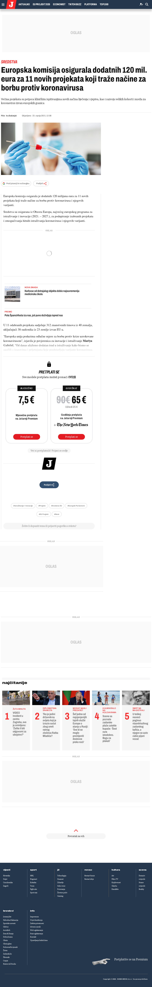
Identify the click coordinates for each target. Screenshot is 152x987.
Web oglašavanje (36, 930)
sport (33, 870)
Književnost (116, 882)
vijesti (6, 870)
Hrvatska (6, 875)
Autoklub (6, 930)
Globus (5, 927)
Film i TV (115, 879)
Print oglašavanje (36, 933)
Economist (59, 4)
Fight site (33, 889)
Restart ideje (89, 879)
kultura (116, 870)
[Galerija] (51, 149)
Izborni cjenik (35, 927)
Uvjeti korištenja (36, 920)
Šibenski (6, 957)
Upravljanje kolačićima (39, 940)
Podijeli (39, 183)
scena (143, 870)
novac (88, 870)
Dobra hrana (7, 937)
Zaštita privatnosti (37, 923)
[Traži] (147, 4)
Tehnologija (61, 875)
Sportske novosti (9, 923)
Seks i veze (61, 886)
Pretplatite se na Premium (131, 959)
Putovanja (61, 889)
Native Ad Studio (9, 964)
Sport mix (33, 892)
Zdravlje (60, 882)
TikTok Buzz (74, 4)
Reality (141, 889)
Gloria (5, 940)
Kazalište (115, 889)
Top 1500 (104, 4)
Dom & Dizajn (8, 933)
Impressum (34, 917)
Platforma (90, 4)
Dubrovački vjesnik (10, 947)
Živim (5, 950)
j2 (58, 870)
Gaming (60, 896)
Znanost (60, 879)
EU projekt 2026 (41, 4)
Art (113, 875)
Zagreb (5, 886)
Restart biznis (89, 875)
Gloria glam (7, 944)
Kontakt (33, 937)
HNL (32, 875)
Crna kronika (8, 882)
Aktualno (24, 4)
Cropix (5, 961)
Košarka (33, 882)
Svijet (5, 879)
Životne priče (62, 892)
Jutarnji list (7, 917)
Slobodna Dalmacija (10, 920)
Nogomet (33, 879)
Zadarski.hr (7, 954)
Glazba (114, 886)
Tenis (32, 886)
